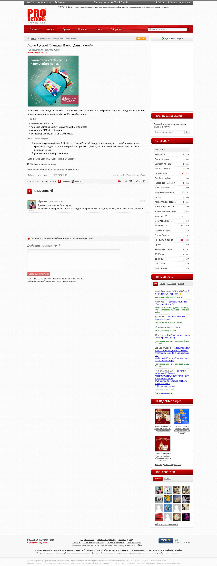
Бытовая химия (162, 169)
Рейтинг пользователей (166, 524)
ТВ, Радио (159, 254)
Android (124, 2)
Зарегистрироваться (180, 2)
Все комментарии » (164, 393)
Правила (122, 540)
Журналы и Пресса (164, 188)
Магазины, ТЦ (161, 216)
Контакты (77, 542)
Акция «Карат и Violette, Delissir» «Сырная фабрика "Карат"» (182, 429)
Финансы (159, 259)
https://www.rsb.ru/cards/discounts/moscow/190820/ (53, 169)
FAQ (131, 540)
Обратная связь (87, 540)
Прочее (158, 244)
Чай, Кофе (160, 263)
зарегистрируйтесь (53, 238)
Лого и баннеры (134, 542)
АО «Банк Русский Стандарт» (61, 159)
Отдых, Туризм (162, 235)
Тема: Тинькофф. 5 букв (165, 330)
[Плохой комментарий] (144, 201)
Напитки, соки (161, 226)
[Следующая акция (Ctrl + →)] (143, 38)
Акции (28, 38)
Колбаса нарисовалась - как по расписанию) (172, 336)
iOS (114, 2)
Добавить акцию (173, 38)
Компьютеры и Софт (165, 207)
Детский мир (161, 173)
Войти (161, 2)
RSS (31, 2)
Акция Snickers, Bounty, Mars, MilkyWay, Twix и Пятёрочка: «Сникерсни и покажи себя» (172, 310)
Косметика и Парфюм (165, 211)
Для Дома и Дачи (163, 178)
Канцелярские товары (165, 202)
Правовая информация (94, 542)
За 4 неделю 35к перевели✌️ (172, 292)
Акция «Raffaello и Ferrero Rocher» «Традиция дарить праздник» (163, 457)
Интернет (159, 197)
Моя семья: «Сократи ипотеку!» (168, 297)
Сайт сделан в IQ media (37, 543)
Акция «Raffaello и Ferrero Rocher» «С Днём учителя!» (162, 428)
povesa (39, 175)
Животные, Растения (165, 183)
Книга (177, 327)
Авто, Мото (160, 154)
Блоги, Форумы (162, 159)
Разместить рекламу (106, 540)
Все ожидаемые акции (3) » (168, 464)
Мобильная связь (163, 221)
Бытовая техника (163, 164)
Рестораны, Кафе (163, 249)
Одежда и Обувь (162, 230)
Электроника (161, 268)
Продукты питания (164, 240)
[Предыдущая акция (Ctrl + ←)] (138, 38)
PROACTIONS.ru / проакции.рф (36, 16)
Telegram (61, 2)
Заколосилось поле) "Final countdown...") (171, 303)
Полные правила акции (42, 164)
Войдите (35, 238)
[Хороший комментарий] (141, 201)
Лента (33, 38)
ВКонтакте (46, 2)
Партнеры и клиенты (115, 542)
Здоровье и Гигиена (164, 192)
